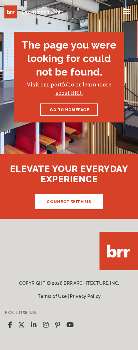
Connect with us (69, 201)
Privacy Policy (85, 296)
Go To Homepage (69, 110)
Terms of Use (52, 296)
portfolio (62, 84)
